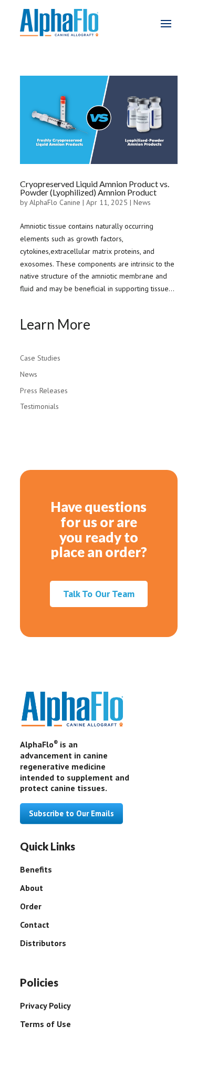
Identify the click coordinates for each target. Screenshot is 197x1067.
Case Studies (40, 358)
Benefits (36, 869)
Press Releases (44, 390)
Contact (34, 924)
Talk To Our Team (98, 594)
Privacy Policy (45, 1005)
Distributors (43, 943)
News (142, 202)
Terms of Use (45, 1024)
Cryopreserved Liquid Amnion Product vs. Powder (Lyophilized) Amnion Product (94, 188)
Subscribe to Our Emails (71, 813)
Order (31, 906)
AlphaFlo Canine (54, 202)
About (31, 888)
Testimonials (39, 406)
